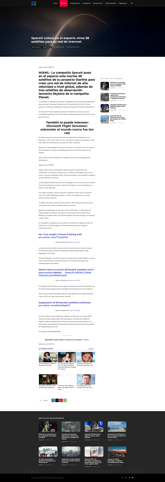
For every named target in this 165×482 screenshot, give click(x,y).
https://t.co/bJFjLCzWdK (78, 272)
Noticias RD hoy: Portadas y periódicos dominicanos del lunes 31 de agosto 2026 (93, 461)
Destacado (113, 100)
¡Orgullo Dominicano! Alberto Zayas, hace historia (118, 106)
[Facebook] (53, 400)
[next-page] (104, 127)
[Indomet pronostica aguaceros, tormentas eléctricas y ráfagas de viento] (105, 97)
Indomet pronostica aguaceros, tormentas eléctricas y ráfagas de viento (118, 96)
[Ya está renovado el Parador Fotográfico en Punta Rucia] (48, 451)
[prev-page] (102, 127)
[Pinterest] (61, 400)
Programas (113, 110)
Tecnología (46, 47)
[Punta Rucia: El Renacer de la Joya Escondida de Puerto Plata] (105, 119)
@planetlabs (46, 272)
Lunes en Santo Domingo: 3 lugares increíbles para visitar (116, 460)
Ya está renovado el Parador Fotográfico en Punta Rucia (47, 460)
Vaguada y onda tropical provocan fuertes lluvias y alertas (71, 460)
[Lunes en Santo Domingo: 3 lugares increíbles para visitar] (117, 451)
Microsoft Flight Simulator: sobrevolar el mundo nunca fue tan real (67, 129)
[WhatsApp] (65, 400)
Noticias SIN (36, 47)
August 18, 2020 (74, 242)
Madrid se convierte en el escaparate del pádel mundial (117, 84)
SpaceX (77, 72)
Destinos (112, 122)
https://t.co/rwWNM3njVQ (53, 275)
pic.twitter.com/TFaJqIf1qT (53, 237)
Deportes (113, 87)
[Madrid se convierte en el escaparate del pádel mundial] (105, 86)
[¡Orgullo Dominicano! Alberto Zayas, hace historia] (105, 108)
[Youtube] (132, 478)
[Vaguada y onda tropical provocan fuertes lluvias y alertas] (71, 451)
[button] (132, 3)
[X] (57, 400)
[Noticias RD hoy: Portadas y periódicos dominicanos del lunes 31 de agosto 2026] (94, 451)
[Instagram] (126, 478)
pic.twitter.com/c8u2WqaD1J (54, 305)
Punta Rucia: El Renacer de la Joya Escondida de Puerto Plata (118, 118)
